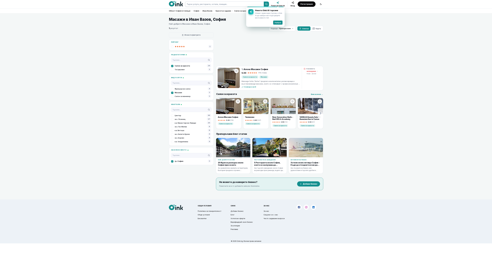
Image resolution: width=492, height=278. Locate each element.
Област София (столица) (179, 11)
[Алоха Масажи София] (229, 78)
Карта (318, 29)
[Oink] (176, 3)
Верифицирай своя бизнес (242, 222)
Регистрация (306, 4)
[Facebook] (299, 207)
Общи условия (204, 215)
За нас (266, 211)
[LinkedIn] (313, 207)
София (196, 11)
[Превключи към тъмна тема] (320, 4)
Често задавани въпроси (274, 218)
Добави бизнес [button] (237, 211)
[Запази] (236, 71)
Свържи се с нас (271, 215)
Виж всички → (317, 94)
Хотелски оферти (238, 218)
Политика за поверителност (209, 211)
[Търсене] (266, 4)
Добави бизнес (310, 184)
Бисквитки (202, 218)
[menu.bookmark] (238, 101)
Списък (305, 29)
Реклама (234, 229)
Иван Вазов (207, 11)
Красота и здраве (223, 11)
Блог (232, 215)
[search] (224, 4)
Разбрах (278, 23)
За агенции (235, 226)
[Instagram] (306, 207)
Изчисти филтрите (192, 35)
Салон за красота (242, 11)
